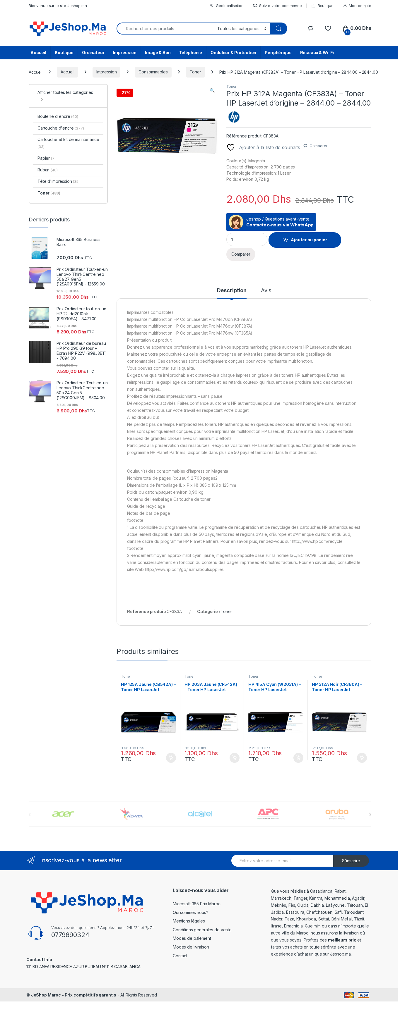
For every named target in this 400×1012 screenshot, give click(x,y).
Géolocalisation (230, 5)
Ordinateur (93, 52)
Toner (195, 71)
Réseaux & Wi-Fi (317, 52)
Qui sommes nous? (190, 912)
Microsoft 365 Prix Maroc (196, 903)
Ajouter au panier (309, 239)
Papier (46, 158)
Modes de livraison (191, 946)
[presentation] (370, 815)
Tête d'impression (58, 181)
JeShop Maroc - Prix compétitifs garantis (73, 994)
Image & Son (157, 52)
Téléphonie (190, 52)
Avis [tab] (266, 290)
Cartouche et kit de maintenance (68, 143)
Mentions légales (189, 920)
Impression (125, 52)
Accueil (38, 52)
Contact (180, 955)
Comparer (319, 145)
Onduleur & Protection (233, 52)
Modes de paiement (192, 938)
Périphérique (278, 52)
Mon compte (360, 5)
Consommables (153, 71)
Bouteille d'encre (57, 116)
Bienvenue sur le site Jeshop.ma (58, 5)
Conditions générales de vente (202, 929)
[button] (212, 90)
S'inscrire (351, 860)
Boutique (326, 5)
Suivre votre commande (280, 5)
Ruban (47, 169)
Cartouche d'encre (60, 127)
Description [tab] (232, 290)
